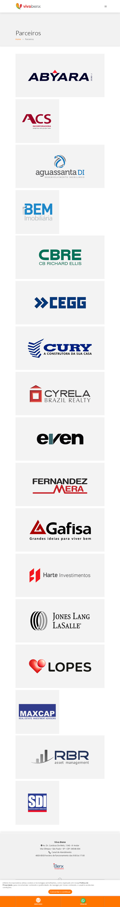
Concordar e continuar (60, 892)
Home (18, 39)
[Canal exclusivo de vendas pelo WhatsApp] (83, 900)
